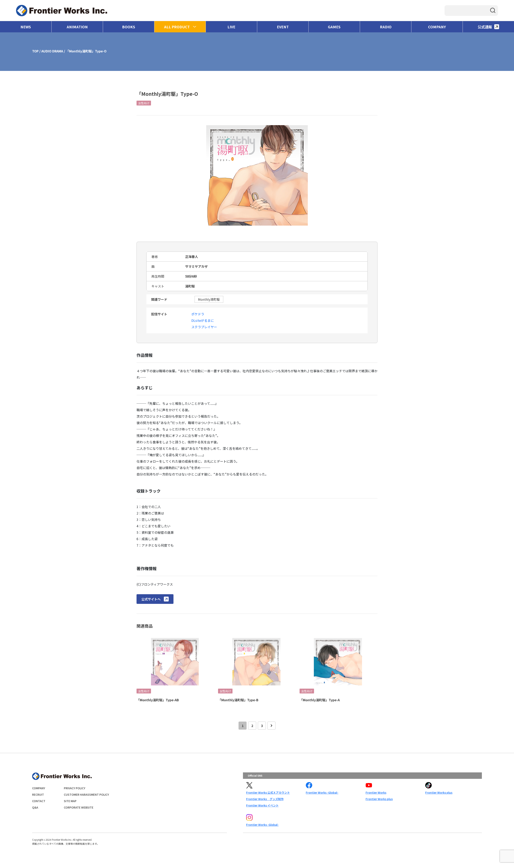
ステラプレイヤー (204, 326)
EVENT (283, 26)
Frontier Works (376, 792)
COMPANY (437, 26)
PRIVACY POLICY (74, 788)
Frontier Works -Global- (322, 792)
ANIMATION (77, 26)
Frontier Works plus (379, 799)
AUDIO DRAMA (52, 51)
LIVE (231, 26)
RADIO (386, 26)
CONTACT (38, 801)
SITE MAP (70, 801)
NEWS (25, 26)
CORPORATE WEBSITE (78, 807)
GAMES (334, 26)
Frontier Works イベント (262, 805)
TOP (35, 51)
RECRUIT (38, 794)
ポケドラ (197, 314)
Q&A (35, 807)
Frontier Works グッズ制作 (265, 799)
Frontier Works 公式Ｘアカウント (268, 792)
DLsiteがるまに (202, 320)
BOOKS (128, 26)
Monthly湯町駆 (209, 299)
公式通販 (485, 26)
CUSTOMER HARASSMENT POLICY (86, 794)
